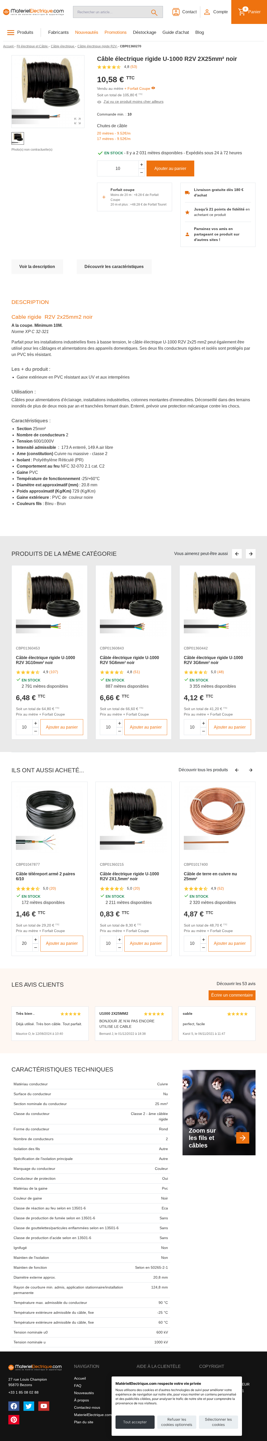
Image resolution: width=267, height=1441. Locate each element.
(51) (136, 672)
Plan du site (83, 1422)
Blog (199, 32)
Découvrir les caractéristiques (114, 266)
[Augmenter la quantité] (35, 723)
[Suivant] (251, 553)
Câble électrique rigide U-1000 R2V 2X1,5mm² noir (129, 876)
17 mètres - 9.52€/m (114, 139)
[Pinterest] (13, 1419)
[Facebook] (13, 1406)
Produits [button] (25, 32)
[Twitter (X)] (28, 1406)
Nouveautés (86, 32)
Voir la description (37, 266)
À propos (81, 1400)
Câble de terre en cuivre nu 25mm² (210, 876)
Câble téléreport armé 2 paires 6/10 (45, 876)
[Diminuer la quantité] (35, 731)
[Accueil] (33, 12)
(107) (53, 672)
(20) (52, 888)
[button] (215, 12)
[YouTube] (43, 1406)
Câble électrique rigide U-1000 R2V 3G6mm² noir (213, 660)
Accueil (80, 1378)
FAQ (77, 1385)
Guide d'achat (175, 32)
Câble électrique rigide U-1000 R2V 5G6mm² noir (129, 660)
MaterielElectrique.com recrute (99, 1415)
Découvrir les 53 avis (236, 983)
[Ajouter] (141, 165)
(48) (220, 672)
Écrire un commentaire (232, 995)
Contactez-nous (87, 1407)
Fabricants (58, 32)
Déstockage (144, 32)
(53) (133, 67)
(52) (220, 888)
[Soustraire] (141, 173)
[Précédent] (237, 553)
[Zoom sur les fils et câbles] (242, 1138)
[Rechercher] (154, 12)
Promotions (116, 32)
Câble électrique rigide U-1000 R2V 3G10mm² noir (45, 660)
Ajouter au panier (170, 168)
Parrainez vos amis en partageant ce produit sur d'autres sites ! (216, 234)
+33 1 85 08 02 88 (23, 1392)
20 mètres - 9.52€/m (114, 133)
